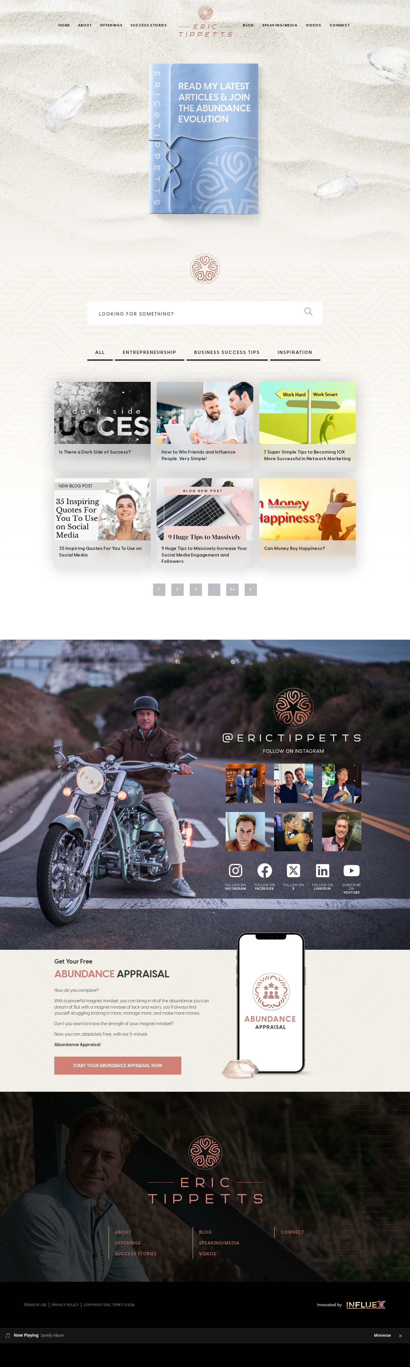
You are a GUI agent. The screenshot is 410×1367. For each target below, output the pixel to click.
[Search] (310, 311)
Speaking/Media (279, 25)
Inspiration (295, 352)
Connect (340, 25)
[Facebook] (264, 870)
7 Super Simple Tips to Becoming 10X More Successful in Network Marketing (307, 455)
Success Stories (149, 25)
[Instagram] (235, 870)
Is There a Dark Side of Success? (95, 452)
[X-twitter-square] (293, 870)
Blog (248, 25)
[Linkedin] (322, 870)
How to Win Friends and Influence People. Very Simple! (198, 455)
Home (64, 25)
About (85, 25)
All (100, 352)
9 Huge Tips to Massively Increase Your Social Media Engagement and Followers (204, 554)
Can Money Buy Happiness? (294, 548)
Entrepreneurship (149, 352)
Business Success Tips (227, 352)
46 (232, 589)
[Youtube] (351, 870)
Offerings (111, 25)
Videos (313, 25)
